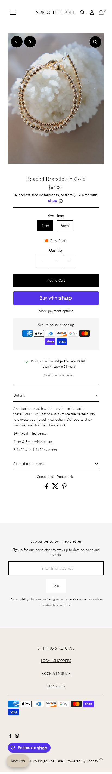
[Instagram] (17, 736)
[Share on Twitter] (56, 487)
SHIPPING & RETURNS (56, 648)
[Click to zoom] (95, 42)
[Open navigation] (13, 12)
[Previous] (17, 42)
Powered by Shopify (82, 761)
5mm (65, 225)
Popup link (65, 476)
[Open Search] (82, 12)
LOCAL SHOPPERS (56, 661)
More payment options (56, 311)
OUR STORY (56, 686)
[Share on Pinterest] (64, 487)
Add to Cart (56, 280)
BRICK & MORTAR (56, 673)
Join (56, 586)
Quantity (56, 250)
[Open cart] (101, 12)
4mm (45, 225)
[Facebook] (10, 736)
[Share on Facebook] (47, 487)
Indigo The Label (51, 761)
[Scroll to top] (101, 759)
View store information (58, 375)
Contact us (45, 476)
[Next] (30, 42)
